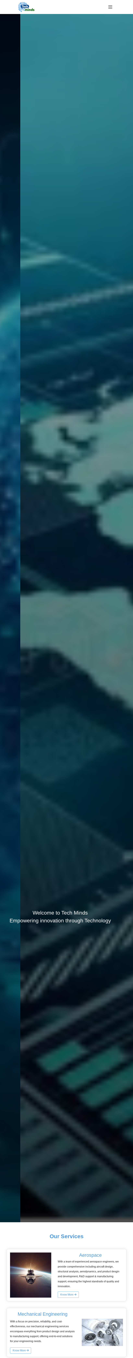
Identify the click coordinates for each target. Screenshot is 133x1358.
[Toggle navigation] (110, 7)
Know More (67, 1294)
